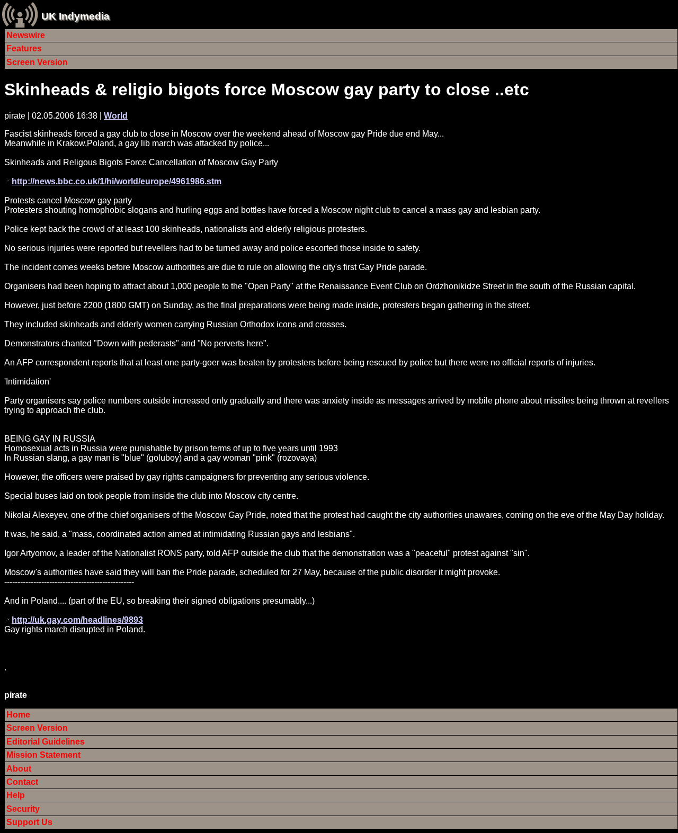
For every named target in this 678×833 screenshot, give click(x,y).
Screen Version (37, 62)
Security (23, 808)
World (116, 115)
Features (24, 48)
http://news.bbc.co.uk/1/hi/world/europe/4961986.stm (116, 181)
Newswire (25, 35)
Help (15, 795)
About (18, 768)
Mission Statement (43, 754)
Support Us (29, 822)
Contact (22, 781)
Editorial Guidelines (45, 741)
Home (18, 714)
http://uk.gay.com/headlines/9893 (77, 619)
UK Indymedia (75, 16)
